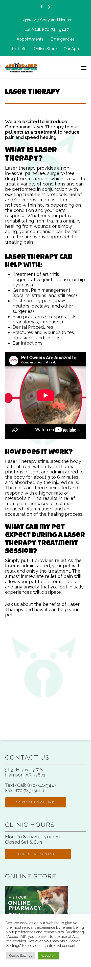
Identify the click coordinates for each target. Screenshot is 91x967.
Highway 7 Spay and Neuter (45, 20)
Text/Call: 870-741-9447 (45, 29)
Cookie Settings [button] (20, 955)
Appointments (30, 39)
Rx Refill (19, 48)
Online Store (45, 48)
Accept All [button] (48, 955)
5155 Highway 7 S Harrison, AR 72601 (25, 772)
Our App (71, 48)
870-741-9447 (42, 785)
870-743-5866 (29, 790)
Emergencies (62, 39)
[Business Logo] (39, 66)
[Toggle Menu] (83, 67)
